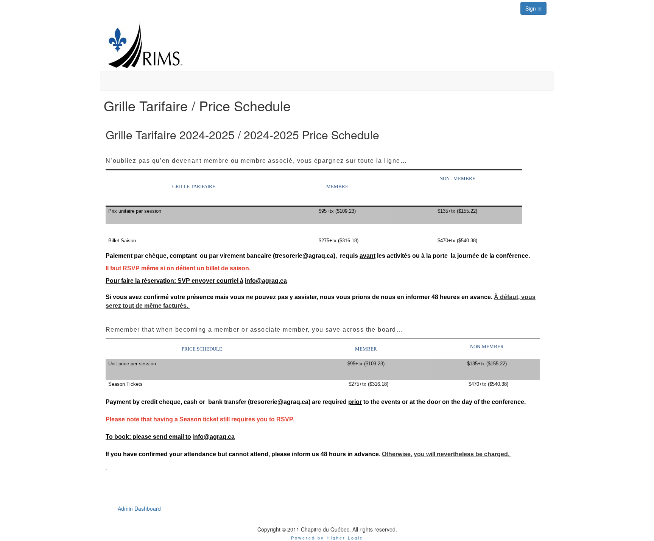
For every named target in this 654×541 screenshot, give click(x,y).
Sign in (533, 8)
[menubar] (139, 508)
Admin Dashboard (139, 508)
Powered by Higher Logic (327, 538)
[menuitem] (139, 508)
